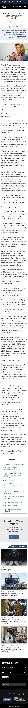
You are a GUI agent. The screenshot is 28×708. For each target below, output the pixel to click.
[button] (25, 6)
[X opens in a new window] (4, 694)
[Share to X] (13, 27)
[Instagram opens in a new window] (14, 694)
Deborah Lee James (18, 464)
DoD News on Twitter (15, 502)
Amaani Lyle (16, 22)
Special (10, 480)
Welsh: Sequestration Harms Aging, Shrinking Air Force (13, 486)
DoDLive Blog (12, 505)
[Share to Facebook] (9, 27)
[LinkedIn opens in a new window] (19, 694)
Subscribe (14, 537)
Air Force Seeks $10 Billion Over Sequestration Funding (12, 475)
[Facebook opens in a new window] (9, 694)
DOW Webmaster (21, 36)
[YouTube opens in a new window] (23, 694)
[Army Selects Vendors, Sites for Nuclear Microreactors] (14, 584)
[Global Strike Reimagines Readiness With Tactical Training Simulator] (14, 611)
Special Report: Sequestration (10, 468)
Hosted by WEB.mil (14, 706)
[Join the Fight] (14, 559)
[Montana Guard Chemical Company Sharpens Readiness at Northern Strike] (14, 639)
